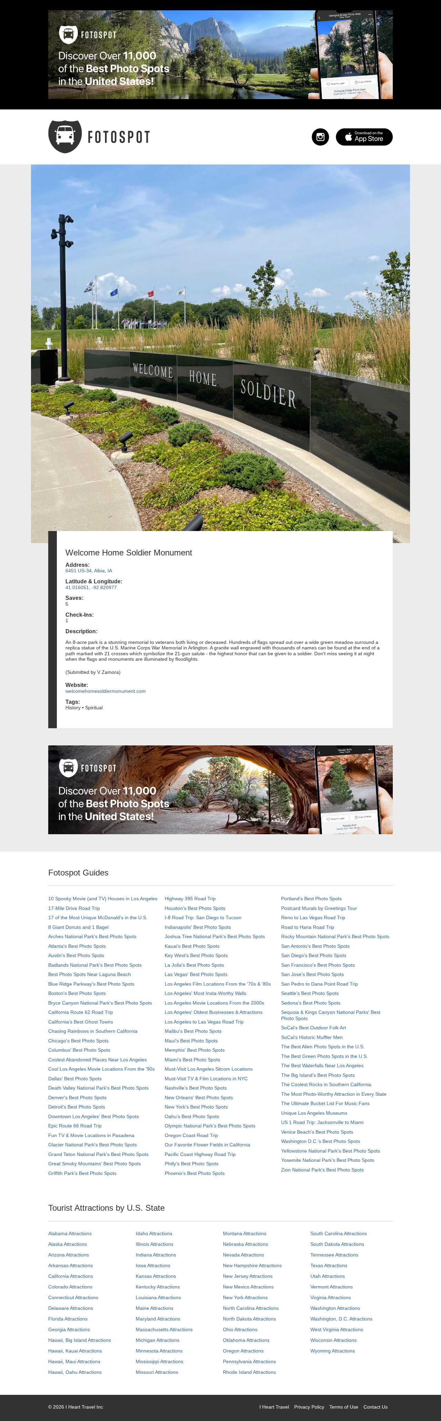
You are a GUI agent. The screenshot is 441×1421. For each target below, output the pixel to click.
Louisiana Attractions (158, 1297)
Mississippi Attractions (159, 1361)
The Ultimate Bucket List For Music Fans (325, 1103)
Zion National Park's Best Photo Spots (322, 1170)
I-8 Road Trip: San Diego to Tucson (203, 917)
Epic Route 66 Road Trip (75, 1125)
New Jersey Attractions (248, 1276)
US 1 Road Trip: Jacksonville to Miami (322, 1122)
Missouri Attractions (157, 1372)
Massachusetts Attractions (164, 1329)
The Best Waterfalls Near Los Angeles (322, 1065)
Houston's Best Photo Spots (195, 908)
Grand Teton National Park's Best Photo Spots (98, 1154)
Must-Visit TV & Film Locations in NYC (206, 1078)
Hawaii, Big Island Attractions (79, 1340)
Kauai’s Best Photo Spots (192, 946)
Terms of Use (343, 1407)
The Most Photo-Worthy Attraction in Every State (334, 1094)
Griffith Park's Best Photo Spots (82, 1173)
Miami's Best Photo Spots (192, 1059)
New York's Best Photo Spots (196, 1107)
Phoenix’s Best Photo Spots (195, 1173)
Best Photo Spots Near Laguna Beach (89, 974)
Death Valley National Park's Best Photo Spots (98, 1088)
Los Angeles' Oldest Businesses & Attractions (214, 1012)
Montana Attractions (244, 1233)
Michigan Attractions (158, 1340)
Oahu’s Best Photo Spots (192, 1116)
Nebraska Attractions (245, 1244)
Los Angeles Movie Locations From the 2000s (214, 1003)
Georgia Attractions (69, 1329)
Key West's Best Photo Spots (196, 955)
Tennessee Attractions (334, 1255)
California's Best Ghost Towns (80, 1022)
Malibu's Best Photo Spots (193, 1031)
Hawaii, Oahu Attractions (75, 1372)
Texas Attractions (328, 1265)
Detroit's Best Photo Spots (76, 1107)
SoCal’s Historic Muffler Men (312, 1037)
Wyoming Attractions (332, 1351)
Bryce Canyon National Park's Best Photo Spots (100, 1003)
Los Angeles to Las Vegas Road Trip (204, 1022)
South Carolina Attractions (338, 1233)
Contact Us (375, 1407)
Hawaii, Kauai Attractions (75, 1351)
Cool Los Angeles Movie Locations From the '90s (101, 1069)
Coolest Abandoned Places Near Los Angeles (97, 1059)
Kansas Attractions (156, 1276)
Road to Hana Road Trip (307, 927)
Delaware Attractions (70, 1308)
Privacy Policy (309, 1407)
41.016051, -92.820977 (91, 587)
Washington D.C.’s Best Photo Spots (320, 1141)
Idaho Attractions (154, 1233)
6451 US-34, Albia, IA (88, 570)
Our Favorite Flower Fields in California (207, 1144)
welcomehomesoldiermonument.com (105, 691)
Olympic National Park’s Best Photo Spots (210, 1125)
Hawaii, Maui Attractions (74, 1361)
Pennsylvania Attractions (249, 1361)
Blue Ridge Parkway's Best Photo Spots (91, 984)
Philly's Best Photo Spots (191, 1163)
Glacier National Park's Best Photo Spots (92, 1144)
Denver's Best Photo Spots (77, 1097)
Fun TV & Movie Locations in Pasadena (91, 1135)
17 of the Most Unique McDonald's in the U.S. (97, 917)
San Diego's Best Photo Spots (313, 955)
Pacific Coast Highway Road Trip (200, 1154)
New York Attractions (245, 1297)
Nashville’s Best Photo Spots (196, 1088)
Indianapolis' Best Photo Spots (198, 927)
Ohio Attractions (240, 1329)
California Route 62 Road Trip (80, 1012)
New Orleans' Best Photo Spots (199, 1097)
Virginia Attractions (330, 1297)
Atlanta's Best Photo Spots (77, 946)
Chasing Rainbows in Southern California (92, 1031)
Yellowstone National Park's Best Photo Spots (330, 1151)
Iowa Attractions (153, 1265)
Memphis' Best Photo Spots (195, 1050)
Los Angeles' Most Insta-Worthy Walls (205, 993)
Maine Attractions (154, 1308)
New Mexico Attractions (248, 1287)
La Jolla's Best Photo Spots (194, 965)
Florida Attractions (68, 1319)
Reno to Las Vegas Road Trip (313, 917)
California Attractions (70, 1276)
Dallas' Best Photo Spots (75, 1078)
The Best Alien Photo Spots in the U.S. (323, 1046)
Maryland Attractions (158, 1319)
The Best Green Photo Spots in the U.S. (324, 1056)
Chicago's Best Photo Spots (78, 1040)
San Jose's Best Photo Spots (312, 974)
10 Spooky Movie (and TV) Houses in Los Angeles (102, 898)
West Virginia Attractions (336, 1329)
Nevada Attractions (243, 1255)
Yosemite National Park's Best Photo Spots (327, 1160)
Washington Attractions (335, 1308)
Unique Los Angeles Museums (314, 1113)
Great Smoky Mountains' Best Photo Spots (94, 1163)
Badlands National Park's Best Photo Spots (95, 965)
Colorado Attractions (70, 1287)
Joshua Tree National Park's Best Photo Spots (215, 936)
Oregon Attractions (243, 1351)
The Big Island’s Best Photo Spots (318, 1075)
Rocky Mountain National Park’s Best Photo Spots (335, 936)
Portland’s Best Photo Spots (311, 898)
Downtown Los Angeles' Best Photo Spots (93, 1116)
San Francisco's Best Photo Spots (318, 965)
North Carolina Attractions (251, 1308)
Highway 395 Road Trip (190, 898)
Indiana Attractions (156, 1255)
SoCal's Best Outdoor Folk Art (313, 1027)
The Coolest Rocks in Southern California (326, 1084)
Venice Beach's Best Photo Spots (317, 1132)
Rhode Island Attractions (249, 1372)
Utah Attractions (327, 1276)
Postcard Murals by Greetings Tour (319, 908)
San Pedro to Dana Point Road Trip (319, 984)
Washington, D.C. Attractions (341, 1319)
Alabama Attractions (70, 1233)
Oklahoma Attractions (246, 1340)
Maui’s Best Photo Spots (191, 1040)
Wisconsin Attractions (333, 1340)
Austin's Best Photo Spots (76, 955)
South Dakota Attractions (337, 1244)
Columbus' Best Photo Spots (79, 1050)
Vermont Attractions (331, 1287)
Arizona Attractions (68, 1255)
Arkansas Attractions (70, 1265)
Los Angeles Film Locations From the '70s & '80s (218, 984)
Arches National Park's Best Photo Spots (92, 936)
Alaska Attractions (67, 1244)
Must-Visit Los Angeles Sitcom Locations (209, 1069)
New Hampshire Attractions (252, 1265)
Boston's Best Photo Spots (77, 993)
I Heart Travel (274, 1407)
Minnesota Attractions (159, 1351)
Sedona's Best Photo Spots (310, 1003)
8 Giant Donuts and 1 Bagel (78, 927)
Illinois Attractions (154, 1244)
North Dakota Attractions (249, 1319)
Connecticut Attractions (73, 1297)
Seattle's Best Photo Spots (310, 993)
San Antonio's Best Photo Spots (315, 946)
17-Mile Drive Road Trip (74, 908)
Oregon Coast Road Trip (191, 1135)
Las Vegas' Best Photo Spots (196, 974)
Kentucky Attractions (158, 1287)
